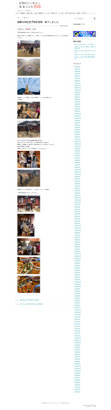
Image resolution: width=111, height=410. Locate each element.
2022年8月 (77, 179)
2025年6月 (77, 99)
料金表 (78, 13)
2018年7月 (77, 293)
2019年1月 (77, 279)
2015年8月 (77, 375)
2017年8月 (77, 319)
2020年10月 (77, 230)
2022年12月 (77, 169)
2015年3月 (77, 387)
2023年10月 (77, 146)
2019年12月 (77, 253)
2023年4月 (77, 160)
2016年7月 (77, 349)
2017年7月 (77, 321)
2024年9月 (77, 120)
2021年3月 (77, 218)
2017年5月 (77, 326)
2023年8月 (77, 150)
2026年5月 (77, 73)
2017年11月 (77, 312)
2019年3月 (77, 274)
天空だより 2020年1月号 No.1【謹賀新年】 (31, 304)
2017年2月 (77, 333)
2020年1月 (77, 251)
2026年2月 (77, 80)
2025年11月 (77, 87)
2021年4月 (77, 216)
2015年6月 (77, 380)
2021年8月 (77, 207)
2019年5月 (77, 270)
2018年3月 (77, 303)
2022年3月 (77, 190)
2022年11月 (77, 172)
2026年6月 (77, 71)
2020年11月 (77, 228)
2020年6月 (77, 239)
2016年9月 (77, 345)
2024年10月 (77, 118)
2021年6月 (77, 211)
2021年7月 (77, 209)
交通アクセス (54, 13)
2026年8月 (77, 66)
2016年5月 (77, 354)
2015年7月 (77, 377)
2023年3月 (77, 162)
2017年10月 (77, 314)
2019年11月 (77, 256)
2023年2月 (77, 164)
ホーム (17, 13)
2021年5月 (77, 214)
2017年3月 (77, 331)
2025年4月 (77, 104)
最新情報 (23, 13)
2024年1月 (77, 139)
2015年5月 (77, 382)
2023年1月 (77, 167)
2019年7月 (77, 265)
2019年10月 (77, 258)
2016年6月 (77, 352)
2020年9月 (77, 232)
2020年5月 (77, 242)
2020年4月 (77, 244)
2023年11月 (77, 143)
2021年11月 (77, 200)
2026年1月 (77, 83)
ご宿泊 (35, 13)
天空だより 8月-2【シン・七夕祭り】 (84, 44)
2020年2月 (77, 249)
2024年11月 (77, 115)
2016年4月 (77, 356)
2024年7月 (77, 125)
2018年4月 (77, 300)
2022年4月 (77, 188)
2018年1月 (77, 307)
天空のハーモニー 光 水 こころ (53, 403)
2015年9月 (77, 373)
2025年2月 (77, 108)
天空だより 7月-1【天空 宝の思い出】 (84, 54)
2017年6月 (77, 324)
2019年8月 (77, 263)
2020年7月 (77, 237)
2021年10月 (77, 202)
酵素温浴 (41, 13)
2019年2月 (77, 277)
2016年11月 (77, 340)
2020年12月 (77, 225)
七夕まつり (84, 13)
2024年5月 (77, 129)
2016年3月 (77, 359)
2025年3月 (77, 106)
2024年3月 (77, 134)
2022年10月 (77, 174)
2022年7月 (77, 181)
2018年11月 (77, 284)
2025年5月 (77, 101)
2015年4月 (77, 384)
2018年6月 (77, 296)
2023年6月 (77, 155)
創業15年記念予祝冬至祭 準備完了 (29, 300)
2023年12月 (77, 141)
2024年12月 (77, 113)
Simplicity (94, 405)
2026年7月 (77, 69)
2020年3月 (77, 246)
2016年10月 (77, 342)
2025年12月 (77, 85)
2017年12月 (77, 310)
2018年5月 (77, 298)
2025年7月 (77, 97)
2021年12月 (77, 197)
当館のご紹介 (29, 13)
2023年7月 (77, 153)
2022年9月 (77, 176)
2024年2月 (77, 136)
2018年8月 (77, 291)
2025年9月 (77, 92)
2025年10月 (77, 90)
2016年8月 (77, 347)
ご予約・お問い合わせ (70, 13)
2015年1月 (77, 391)
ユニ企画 (94, 406)
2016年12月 (77, 338)
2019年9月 (77, 260)
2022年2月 (77, 193)
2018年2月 (77, 305)
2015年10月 (77, 370)
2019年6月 (77, 267)
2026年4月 (77, 76)
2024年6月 (77, 127)
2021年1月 (77, 223)
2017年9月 (77, 317)
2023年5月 (77, 157)
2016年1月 (77, 363)
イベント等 (47, 13)
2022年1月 (77, 195)
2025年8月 (77, 94)
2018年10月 (77, 286)
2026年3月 (77, 78)
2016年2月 (77, 361)
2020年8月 (77, 235)
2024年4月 (77, 132)
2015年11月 (77, 368)
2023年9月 (77, 148)
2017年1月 (77, 335)
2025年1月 (77, 111)
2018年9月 (77, 288)
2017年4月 (77, 328)
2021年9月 (77, 204)
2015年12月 (77, 366)
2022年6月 (77, 183)
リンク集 (61, 13)
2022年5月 (77, 186)
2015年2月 (77, 389)
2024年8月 (77, 122)
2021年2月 (77, 221)
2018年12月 (77, 281)
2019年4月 (77, 272)
